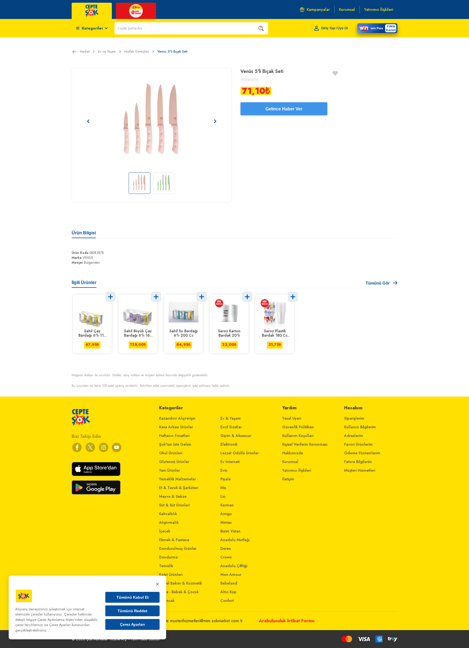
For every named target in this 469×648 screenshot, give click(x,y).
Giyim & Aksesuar (235, 435)
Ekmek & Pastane (174, 539)
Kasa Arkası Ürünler (176, 427)
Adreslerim (353, 435)
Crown (226, 557)
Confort (227, 600)
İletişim (288, 479)
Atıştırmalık (169, 522)
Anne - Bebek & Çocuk (179, 592)
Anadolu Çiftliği (233, 566)
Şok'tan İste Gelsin (175, 444)
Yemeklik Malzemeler (177, 479)
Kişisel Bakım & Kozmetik (180, 583)
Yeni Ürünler (169, 470)
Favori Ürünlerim (358, 444)
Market (85, 51)
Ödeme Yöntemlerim (362, 453)
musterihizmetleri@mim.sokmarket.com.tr (206, 621)
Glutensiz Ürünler (174, 461)
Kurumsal (290, 461)
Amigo (226, 513)
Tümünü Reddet (132, 611)
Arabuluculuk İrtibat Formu (286, 621)
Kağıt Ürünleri (170, 574)
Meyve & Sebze (172, 496)
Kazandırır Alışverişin (177, 418)
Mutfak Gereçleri (136, 51)
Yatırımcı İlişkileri (296, 470)
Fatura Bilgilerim (358, 461)
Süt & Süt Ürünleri (174, 505)
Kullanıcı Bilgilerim (360, 427)
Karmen (227, 505)
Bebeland (228, 583)
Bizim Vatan (230, 531)
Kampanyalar (318, 9)
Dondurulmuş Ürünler (178, 548)
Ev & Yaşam (230, 418)
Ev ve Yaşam (107, 51)
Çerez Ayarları (132, 624)
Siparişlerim (354, 418)
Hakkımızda (292, 453)
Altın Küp (228, 592)
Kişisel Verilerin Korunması (305, 444)
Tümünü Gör (378, 283)
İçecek (164, 531)
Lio (223, 496)
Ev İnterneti (230, 461)
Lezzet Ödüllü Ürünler (239, 453)
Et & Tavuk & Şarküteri (178, 487)
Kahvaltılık (168, 513)
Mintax (226, 522)
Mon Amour (230, 574)
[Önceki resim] (88, 121)
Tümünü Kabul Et (132, 597)
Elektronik (228, 444)
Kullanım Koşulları (298, 435)
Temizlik (166, 566)
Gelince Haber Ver (283, 109)
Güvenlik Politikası (298, 427)
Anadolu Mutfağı (235, 539)
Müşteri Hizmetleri (359, 470)
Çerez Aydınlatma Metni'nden (60, 619)
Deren (225, 548)
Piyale (225, 479)
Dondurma (168, 557)
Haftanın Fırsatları (174, 435)
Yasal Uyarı (291, 418)
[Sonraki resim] (215, 121)
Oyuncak (167, 600)
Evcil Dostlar (231, 427)
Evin (223, 470)
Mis (223, 487)
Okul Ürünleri (170, 453)
